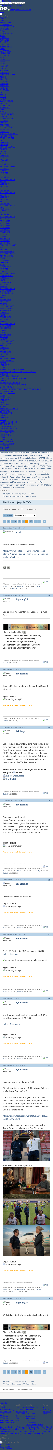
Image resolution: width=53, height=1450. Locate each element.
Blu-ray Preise (5, 1414)
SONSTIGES (4, 125)
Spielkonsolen (5, 1427)
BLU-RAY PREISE (6, 127)
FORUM (3, 363)
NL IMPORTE (5, 236)
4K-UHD (3, 182)
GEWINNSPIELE (6, 25)
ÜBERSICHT (4, 38)
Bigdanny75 (21, 586)
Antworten (8, 515)
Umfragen (19, 1410)
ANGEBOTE (4, 86)
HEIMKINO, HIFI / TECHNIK (10, 383)
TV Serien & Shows (29, 496)
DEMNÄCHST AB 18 (7, 424)
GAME (2, 49)
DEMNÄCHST (5, 164)
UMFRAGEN (4, 29)
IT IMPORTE (5, 234)
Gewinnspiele (21, 1407)
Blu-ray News (5, 1445)
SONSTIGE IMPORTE (8, 245)
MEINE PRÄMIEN (6, 450)
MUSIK (2, 64)
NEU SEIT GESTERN (7, 394)
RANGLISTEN (5, 448)
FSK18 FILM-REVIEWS (8, 426)
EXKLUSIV (4, 42)
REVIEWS (3, 149)
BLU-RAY (3, 154)
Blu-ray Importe (37, 1433)
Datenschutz (31, 1423)
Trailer (2, 1433)
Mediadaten (30, 1414)
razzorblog (38, 586)
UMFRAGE (4, 81)
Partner (18, 1418)
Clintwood (38, 1289)
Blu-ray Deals (5, 1447)
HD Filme (41, 1427)
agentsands (22, 673)
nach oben (4, 1403)
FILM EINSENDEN (6, 256)
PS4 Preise (4, 1416)
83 (49, 669)
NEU (1, 162)
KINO (2, 57)
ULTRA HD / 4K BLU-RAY (9, 376)
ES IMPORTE (5, 230)
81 (49, 528)
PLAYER (3, 68)
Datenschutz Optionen (34, 1425)
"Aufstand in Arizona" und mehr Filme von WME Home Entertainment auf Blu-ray (24, 474)
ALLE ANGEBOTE (6, 119)
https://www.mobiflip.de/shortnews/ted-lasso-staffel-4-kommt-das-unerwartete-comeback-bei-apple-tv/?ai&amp (26, 554)
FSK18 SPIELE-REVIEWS (9, 428)
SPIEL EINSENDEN (7, 291)
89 (49, 1065)
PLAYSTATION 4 (6, 293)
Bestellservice (5, 1412)
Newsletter (4, 1407)
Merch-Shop (20, 1414)
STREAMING (5, 374)
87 (49, 934)
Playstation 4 (8, 1431)
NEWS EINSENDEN (7, 114)
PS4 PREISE (4, 132)
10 (31, 521)
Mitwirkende (30, 1418)
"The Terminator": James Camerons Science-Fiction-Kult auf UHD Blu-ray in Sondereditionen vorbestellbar (26, 485)
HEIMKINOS (4, 446)
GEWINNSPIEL (5, 51)
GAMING (3, 380)
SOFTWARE (4, 73)
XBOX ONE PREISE (7, 136)
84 (49, 727)
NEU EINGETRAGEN (7, 167)
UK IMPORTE (5, 241)
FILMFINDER (4, 151)
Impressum (30, 1416)
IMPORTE (3, 208)
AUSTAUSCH (5, 40)
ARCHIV (3, 112)
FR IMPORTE (5, 232)
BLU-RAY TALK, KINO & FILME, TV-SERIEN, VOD (18, 372)
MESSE (2, 62)
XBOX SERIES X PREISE (9, 134)
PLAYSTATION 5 (6, 276)
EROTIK (3, 97)
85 (49, 800)
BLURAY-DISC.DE (6, 101)
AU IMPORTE (5, 223)
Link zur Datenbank (11, 954)
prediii (19, 532)
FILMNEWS (4, 145)
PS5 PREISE (4, 129)
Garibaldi (15, 588)
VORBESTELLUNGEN (8, 147)
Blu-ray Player (43, 1429)
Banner (18, 1416)
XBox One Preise (6, 1420)
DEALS (4, 116)
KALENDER (4, 160)
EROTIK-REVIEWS (7, 431)
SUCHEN (3, 407)
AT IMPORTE (5, 221)
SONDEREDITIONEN (7, 75)
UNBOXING (4, 84)
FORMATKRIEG (6, 47)
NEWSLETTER (5, 23)
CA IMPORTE (5, 225)
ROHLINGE (4, 71)
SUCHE (2, 396)
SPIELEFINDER (5, 267)
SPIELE (2, 258)
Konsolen (9, 1433)
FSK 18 (2, 415)
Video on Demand (29, 1431)
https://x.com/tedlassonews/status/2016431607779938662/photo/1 (26, 1117)
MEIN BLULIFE (5, 435)
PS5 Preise (4, 1418)
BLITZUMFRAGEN (7, 27)
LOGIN (2, 437)
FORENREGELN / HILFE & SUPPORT (13, 369)
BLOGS (2, 31)
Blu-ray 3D (18, 1431)
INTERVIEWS (5, 55)
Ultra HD (49, 1427)
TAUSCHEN (4, 404)
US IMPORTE (5, 243)
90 (49, 1298)
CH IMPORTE (5, 228)
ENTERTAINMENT (7, 387)
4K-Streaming (47, 1408)
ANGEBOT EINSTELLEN (9, 409)
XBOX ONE (4, 346)
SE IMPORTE (5, 239)
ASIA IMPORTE (6, 219)
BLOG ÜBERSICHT (7, 444)
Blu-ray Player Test (30, 1429)
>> (39, 521)
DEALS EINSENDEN (7, 138)
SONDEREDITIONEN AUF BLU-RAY (13, 378)
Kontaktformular (32, 1407)
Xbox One (46, 1431)
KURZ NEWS (4, 88)
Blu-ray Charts (47, 1413)
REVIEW (3, 99)
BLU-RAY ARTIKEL (7, 33)
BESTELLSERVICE (7, 252)
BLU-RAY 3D (4, 169)
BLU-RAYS (4, 121)
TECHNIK (3, 77)
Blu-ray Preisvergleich (19, 1427)
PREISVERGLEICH (6, 442)
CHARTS (3, 158)
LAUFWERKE (5, 60)
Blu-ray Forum (8, 494)
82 (49, 595)
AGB (27, 1420)
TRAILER (3, 79)
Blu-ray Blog (20, 1412)
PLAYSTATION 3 (6, 311)
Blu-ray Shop (26, 1433)
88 (49, 998)
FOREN (2, 367)
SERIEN (3, 95)
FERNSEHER (4, 44)
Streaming (17, 1433)
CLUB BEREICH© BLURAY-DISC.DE (13, 385)
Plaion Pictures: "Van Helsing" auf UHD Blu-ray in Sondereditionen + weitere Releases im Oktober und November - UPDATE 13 (26, 469)
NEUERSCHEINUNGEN (8, 422)
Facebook (29, 1410)
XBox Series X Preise (8, 1423)
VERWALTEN (5, 411)
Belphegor (21, 731)
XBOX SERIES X (6, 328)
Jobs (18, 1420)
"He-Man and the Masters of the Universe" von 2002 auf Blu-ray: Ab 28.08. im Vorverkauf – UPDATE (26, 460)
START (3, 18)
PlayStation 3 (33, 1427)
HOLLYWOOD (5, 53)
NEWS (2, 36)
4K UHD (39, 1431)
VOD (2, 247)
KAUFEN (3, 402)
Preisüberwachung (7, 1410)
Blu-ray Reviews (16, 1429)
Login (2, 12)
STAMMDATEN (6, 413)
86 (49, 879)
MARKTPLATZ (5, 398)
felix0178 (20, 871)
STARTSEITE (5, 20)
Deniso (5, 586)
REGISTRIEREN (6, 439)
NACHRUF (4, 66)
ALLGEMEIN (4, 90)
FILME (2, 92)
